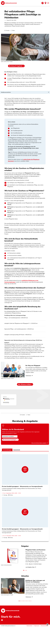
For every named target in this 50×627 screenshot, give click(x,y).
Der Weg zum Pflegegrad (32, 365)
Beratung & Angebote (15, 66)
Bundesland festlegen (9, 439)
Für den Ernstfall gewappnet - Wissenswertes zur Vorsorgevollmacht (22, 486)
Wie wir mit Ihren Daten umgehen (38, 443)
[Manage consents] (47, 624)
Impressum (36, 625)
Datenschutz (29, 625)
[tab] (23, 570)
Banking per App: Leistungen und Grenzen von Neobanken (35, 581)
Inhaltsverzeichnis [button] (6, 92)
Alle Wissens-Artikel (24, 384)
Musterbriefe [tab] (16, 450)
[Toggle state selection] (45, 3)
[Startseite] (9, 3)
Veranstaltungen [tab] (7, 450)
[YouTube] (2, 620)
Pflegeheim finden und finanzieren (35, 550)
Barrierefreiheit (44, 625)
